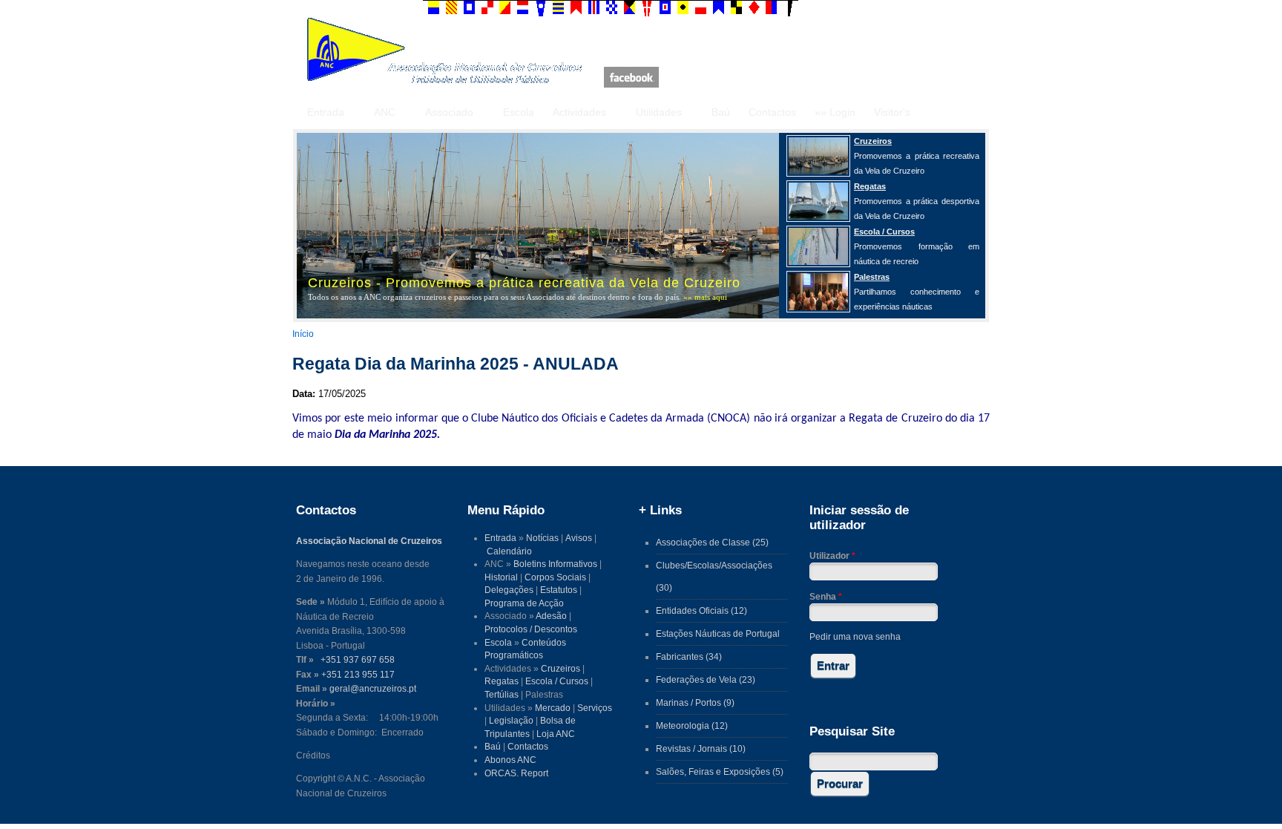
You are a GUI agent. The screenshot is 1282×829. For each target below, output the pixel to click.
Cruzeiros (560, 668)
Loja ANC (555, 733)
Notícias (542, 538)
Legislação (511, 720)
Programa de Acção (524, 603)
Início (303, 333)
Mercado (553, 707)
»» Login (835, 112)
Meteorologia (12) (692, 725)
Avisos (578, 538)
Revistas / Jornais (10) (701, 748)
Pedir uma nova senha (855, 636)
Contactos (772, 112)
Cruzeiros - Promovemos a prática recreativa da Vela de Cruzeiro (524, 282)
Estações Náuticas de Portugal (718, 633)
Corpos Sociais (555, 577)
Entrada (325, 112)
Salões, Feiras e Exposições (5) (719, 771)
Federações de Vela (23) (705, 679)
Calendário (509, 551)
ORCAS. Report (516, 773)
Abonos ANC (510, 759)
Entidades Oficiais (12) (701, 610)
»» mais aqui (705, 296)
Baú (720, 112)
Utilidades (659, 112)
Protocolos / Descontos (530, 629)
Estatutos (558, 589)
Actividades (579, 112)
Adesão (551, 615)
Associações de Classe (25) (712, 542)
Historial (501, 577)
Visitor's (892, 112)
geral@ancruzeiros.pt (372, 688)
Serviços (594, 707)
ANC (384, 112)
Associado (449, 112)
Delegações (508, 589)
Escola (518, 112)
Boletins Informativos (555, 563)
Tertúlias (501, 694)
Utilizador (832, 555)
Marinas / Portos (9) (695, 702)
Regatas (501, 681)
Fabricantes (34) (689, 656)
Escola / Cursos (556, 681)
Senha (825, 596)
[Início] (444, 80)
